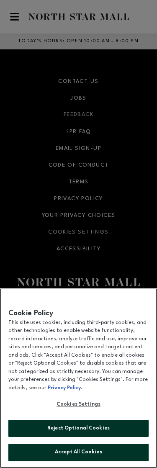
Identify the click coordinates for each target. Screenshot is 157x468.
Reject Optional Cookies (78, 428)
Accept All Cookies (78, 452)
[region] (78, 378)
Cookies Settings (78, 404)
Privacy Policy (64, 388)
